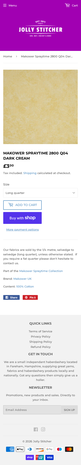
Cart (74, 5)
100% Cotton (25, 286)
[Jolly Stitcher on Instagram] (43, 430)
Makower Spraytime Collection (41, 271)
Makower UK (22, 278)
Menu (13, 5)
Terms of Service (40, 331)
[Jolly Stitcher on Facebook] (35, 430)
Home (7, 56)
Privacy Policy (40, 336)
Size (6, 184)
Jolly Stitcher (42, 441)
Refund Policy (41, 347)
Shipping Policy (40, 341)
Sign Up (69, 410)
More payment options (22, 229)
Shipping (30, 173)
